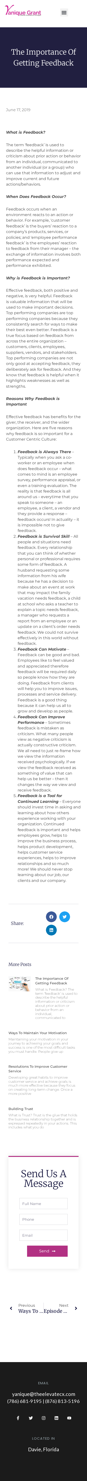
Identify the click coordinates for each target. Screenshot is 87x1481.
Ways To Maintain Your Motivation (37, 1033)
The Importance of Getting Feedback (51, 980)
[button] (64, 12)
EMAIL (43, 1383)
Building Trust (20, 1109)
